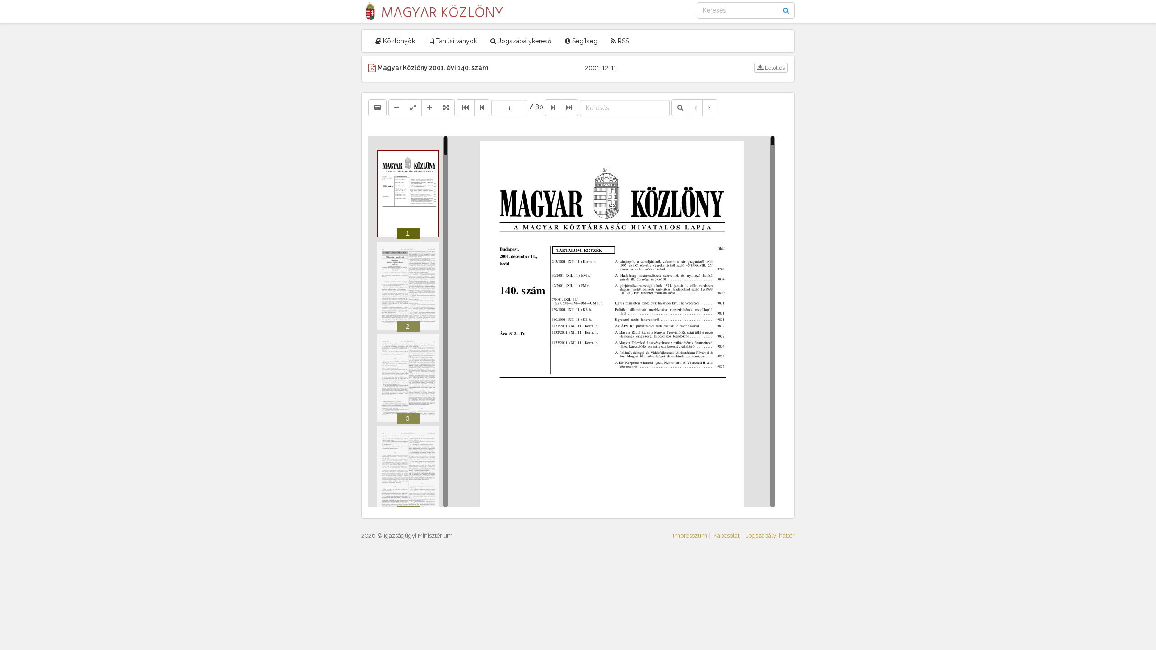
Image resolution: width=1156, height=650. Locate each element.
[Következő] (709, 107)
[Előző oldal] (481, 107)
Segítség (583, 41)
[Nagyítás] (429, 107)
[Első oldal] (466, 107)
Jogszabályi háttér (770, 535)
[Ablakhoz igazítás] (413, 107)
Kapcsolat (726, 535)
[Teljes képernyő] (446, 107)
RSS (622, 41)
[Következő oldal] (552, 107)
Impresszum (690, 535)
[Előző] (696, 107)
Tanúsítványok (455, 41)
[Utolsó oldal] (569, 107)
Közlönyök (398, 41)
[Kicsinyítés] (396, 107)
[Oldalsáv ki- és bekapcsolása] (377, 107)
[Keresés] (680, 107)
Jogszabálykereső (523, 41)
